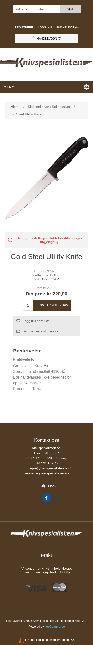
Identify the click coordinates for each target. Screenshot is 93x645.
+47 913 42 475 (48, 463)
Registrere (24, 27)
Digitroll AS (67, 640)
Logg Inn (45, 27)
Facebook (46, 497)
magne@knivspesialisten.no (47, 468)
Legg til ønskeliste (36, 321)
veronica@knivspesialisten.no (46, 473)
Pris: (39, 288)
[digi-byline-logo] (21, 640)
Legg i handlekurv (52, 305)
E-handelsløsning (36, 640)
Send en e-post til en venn (42, 331)
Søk (70, 9)
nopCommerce (55, 626)
